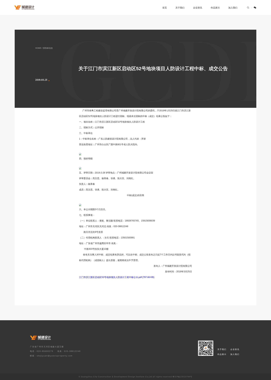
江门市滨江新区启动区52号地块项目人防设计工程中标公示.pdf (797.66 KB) (116, 277)
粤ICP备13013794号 (182, 377)
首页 (164, 7)
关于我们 (179, 7)
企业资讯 (197, 7)
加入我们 (232, 7)
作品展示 (215, 7)
